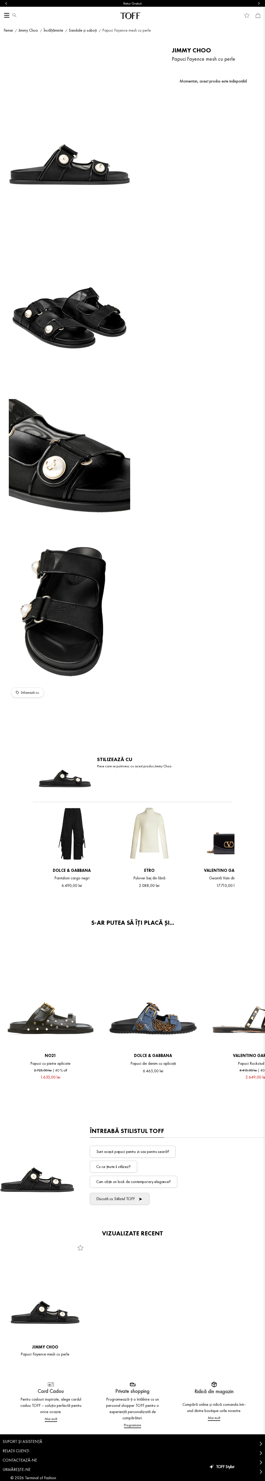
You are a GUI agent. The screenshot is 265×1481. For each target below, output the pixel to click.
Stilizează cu (30, 692)
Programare (132, 1425)
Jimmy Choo (28, 30)
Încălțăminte (53, 30)
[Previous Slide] (6, 3)
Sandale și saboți (83, 30)
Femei (8, 30)
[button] (14, 15)
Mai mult (51, 1418)
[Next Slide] (259, 3)
